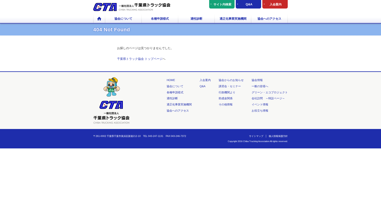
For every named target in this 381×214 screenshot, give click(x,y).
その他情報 (226, 104)
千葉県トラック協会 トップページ (140, 58)
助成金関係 (226, 98)
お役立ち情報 (260, 110)
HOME (99, 19)
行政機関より (227, 92)
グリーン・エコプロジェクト (270, 92)
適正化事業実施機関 (233, 18)
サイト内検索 (222, 4)
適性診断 (196, 18)
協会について (123, 18)
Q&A (249, 4)
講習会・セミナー (230, 86)
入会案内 (276, 4)
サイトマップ (256, 136)
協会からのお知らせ (231, 80)
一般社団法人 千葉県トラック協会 (131, 7)
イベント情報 (260, 104)
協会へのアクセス (269, 18)
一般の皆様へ (260, 86)
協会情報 (257, 80)
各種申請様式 (160, 18)
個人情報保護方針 (278, 136)
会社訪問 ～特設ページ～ (268, 98)
